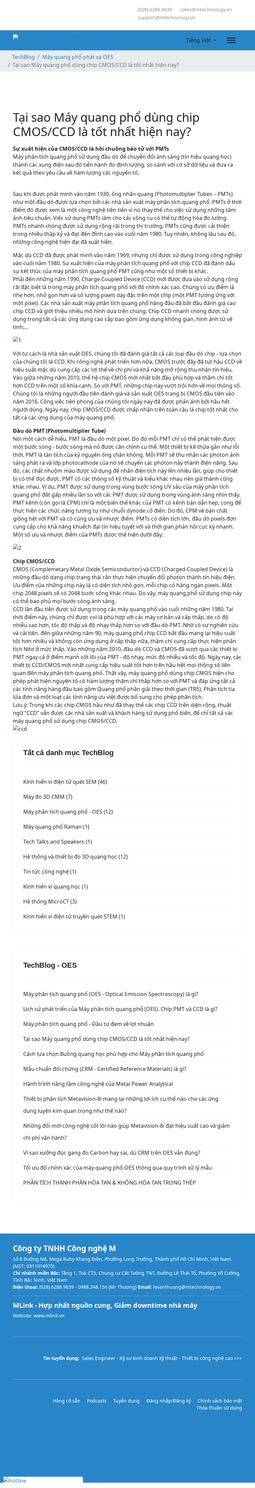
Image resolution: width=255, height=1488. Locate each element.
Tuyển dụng (126, 1401)
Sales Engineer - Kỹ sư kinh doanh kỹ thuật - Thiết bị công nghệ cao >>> (162, 1358)
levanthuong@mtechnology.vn (187, 1287)
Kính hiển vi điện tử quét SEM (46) (65, 781)
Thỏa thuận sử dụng (219, 1408)
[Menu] (229, 40)
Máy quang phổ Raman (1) (56, 826)
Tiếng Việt (198, 40)
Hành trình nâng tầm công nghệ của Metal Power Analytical (98, 1083)
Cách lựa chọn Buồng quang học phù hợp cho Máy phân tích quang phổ (113, 1054)
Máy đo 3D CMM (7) (47, 796)
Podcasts (97, 1401)
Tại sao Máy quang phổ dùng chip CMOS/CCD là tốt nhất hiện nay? (106, 1039)
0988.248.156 (92, 1287)
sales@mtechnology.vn (206, 9)
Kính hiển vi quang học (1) (55, 886)
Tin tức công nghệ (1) (49, 871)
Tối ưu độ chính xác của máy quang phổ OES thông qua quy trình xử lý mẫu (117, 1167)
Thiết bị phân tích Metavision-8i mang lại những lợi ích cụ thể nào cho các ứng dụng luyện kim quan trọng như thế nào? (120, 1104)
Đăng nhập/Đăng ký (168, 1401)
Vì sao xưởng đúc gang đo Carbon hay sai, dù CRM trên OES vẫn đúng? (111, 1152)
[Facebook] (15, 13)
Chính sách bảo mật (220, 1401)
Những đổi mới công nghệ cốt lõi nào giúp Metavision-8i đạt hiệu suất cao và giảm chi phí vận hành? (126, 1131)
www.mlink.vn (49, 1315)
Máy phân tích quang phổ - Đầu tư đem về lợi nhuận (88, 1024)
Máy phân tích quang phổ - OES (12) (68, 811)
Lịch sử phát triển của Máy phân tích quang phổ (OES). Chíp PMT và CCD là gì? (120, 1009)
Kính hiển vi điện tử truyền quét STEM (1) (74, 916)
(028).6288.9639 (154, 9)
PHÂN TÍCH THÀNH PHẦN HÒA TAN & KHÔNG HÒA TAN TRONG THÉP (109, 1182)
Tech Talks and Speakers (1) (57, 841)
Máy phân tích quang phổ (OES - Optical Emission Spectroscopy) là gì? (110, 994)
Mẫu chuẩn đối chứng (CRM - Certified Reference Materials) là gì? (104, 1069)
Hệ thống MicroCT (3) (50, 901)
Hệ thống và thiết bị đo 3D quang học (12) (75, 856)
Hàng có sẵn (66, 1401)
